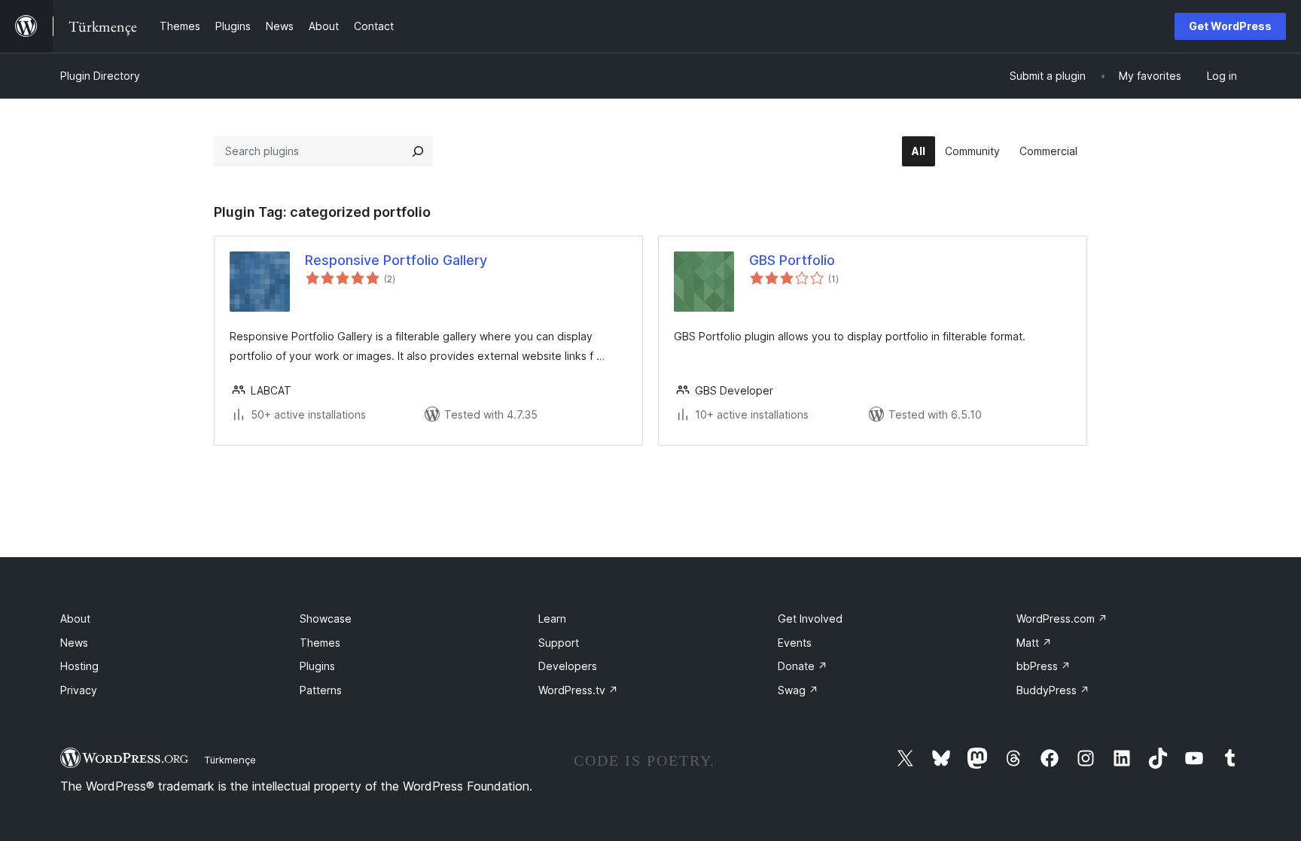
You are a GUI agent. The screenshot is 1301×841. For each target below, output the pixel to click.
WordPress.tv (578, 690)
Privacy (78, 690)
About (75, 618)
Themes (320, 642)
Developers (567, 666)
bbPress (1043, 666)
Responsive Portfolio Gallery (396, 260)
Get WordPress (1230, 26)
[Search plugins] (418, 151)
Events (795, 642)
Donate (802, 666)
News (74, 642)
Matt (1034, 642)
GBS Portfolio (792, 260)
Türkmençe (230, 760)
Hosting (79, 666)
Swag (798, 690)
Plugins (317, 666)
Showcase (326, 618)
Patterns (321, 690)
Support (558, 642)
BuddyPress (1052, 690)
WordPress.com (1062, 618)
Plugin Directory (100, 75)
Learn (552, 618)
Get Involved (810, 618)
